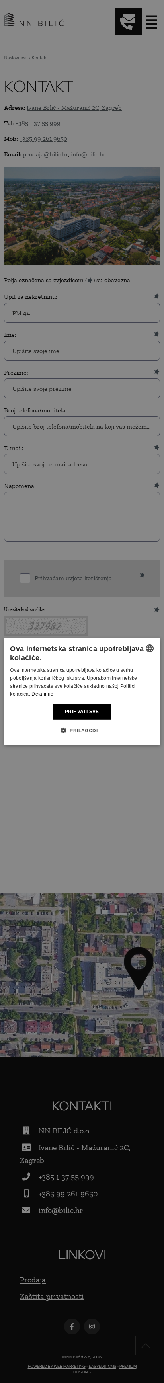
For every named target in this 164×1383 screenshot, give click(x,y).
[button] (82, 730)
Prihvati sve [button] (82, 711)
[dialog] (82, 691)
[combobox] (150, 648)
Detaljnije (42, 693)
